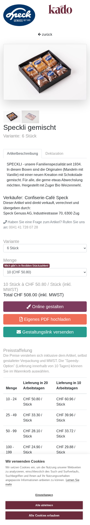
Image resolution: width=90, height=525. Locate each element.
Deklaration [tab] (54, 153)
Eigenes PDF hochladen (47, 319)
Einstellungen (44, 495)
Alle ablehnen (44, 505)
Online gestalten (47, 306)
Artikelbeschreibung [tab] (22, 153)
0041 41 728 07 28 (23, 227)
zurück (46, 34)
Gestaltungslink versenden (47, 332)
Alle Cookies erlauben (44, 515)
